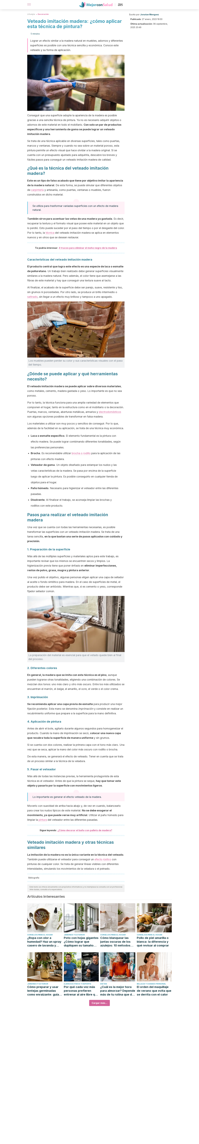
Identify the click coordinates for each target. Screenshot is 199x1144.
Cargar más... (99, 1002)
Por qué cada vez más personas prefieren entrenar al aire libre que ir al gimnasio (81, 990)
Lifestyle (31, 14)
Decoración (43, 14)
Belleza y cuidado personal (151, 984)
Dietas (103, 984)
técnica (50, 232)
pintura (43, 819)
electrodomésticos (110, 411)
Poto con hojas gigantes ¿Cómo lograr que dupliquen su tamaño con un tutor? (81, 941)
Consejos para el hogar (40, 935)
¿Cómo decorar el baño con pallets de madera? (85, 830)
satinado (32, 296)
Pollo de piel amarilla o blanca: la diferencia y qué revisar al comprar (153, 941)
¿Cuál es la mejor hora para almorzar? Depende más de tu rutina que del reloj (117, 990)
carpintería (37, 189)
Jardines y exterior (74, 935)
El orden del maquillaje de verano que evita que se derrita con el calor (154, 990)
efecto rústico (103, 859)
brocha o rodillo (81, 453)
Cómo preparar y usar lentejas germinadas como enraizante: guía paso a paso (43, 990)
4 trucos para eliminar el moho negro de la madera (88, 247)
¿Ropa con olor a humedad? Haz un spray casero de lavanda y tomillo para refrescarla (44, 941)
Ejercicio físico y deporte (77, 984)
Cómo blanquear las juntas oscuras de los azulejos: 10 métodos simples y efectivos (115, 941)
